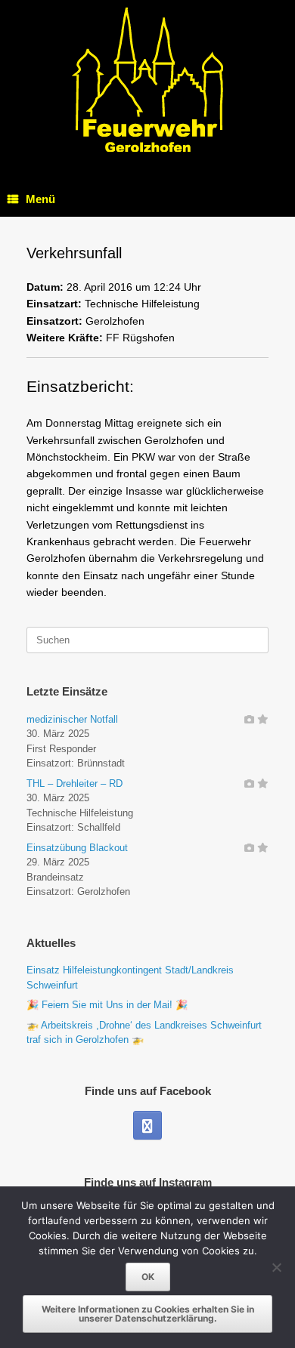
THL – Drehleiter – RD (74, 783)
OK (147, 1276)
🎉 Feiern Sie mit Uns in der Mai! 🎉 (107, 1004)
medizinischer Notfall (72, 719)
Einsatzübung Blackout (77, 847)
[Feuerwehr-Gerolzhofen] (147, 80)
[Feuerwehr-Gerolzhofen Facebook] (147, 1125)
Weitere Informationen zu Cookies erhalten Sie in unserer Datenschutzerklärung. (148, 1313)
